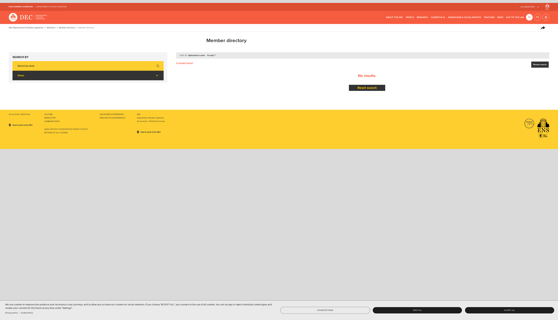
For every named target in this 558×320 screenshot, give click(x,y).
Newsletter (50, 118)
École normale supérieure (21, 7)
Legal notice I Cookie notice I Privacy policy (66, 129)
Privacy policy (11, 313)
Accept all (509, 310)
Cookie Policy (27, 313)
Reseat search (540, 64)
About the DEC (394, 17)
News (500, 17)
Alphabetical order (196, 55)
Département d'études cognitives (51, 7)
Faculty (211, 55)
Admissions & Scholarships (464, 17)
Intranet (545, 17)
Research (422, 17)
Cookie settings (325, 310)
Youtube (48, 114)
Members (51, 28)
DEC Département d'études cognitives (28, 17)
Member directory (67, 28)
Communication (52, 121)
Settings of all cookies (56, 133)
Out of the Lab (515, 17)
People (410, 17)
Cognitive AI (438, 17)
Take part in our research (112, 118)
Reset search (367, 88)
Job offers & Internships (112, 114)
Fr (537, 17)
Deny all (417, 310)
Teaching (489, 17)
